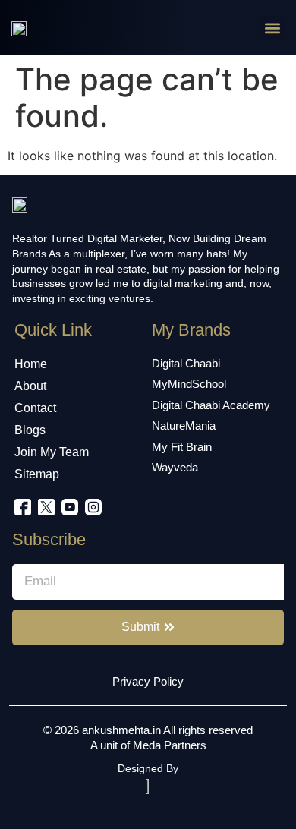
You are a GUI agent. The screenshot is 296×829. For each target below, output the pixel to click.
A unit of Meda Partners (148, 745)
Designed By (148, 768)
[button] (272, 27)
